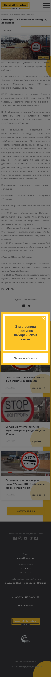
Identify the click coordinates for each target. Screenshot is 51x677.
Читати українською (25, 358)
